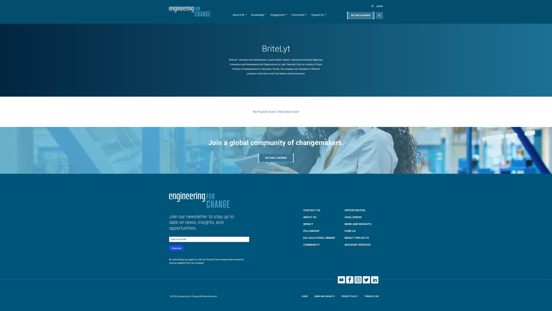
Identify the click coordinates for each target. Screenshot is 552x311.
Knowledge (257, 14)
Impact (308, 224)
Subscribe (176, 248)
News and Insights (358, 224)
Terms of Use (371, 296)
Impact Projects (357, 237)
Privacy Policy (350, 296)
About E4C (239, 14)
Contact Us (311, 210)
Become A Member (360, 15)
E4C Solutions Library (319, 237)
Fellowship (311, 230)
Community (298, 14)
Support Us (317, 14)
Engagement (277, 14)
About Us (310, 217)
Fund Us (350, 230)
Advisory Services (358, 244)
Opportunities (355, 210)
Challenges (353, 217)
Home (305, 296)
